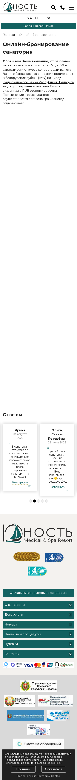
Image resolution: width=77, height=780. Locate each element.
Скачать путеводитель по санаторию (38, 593)
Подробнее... (53, 762)
